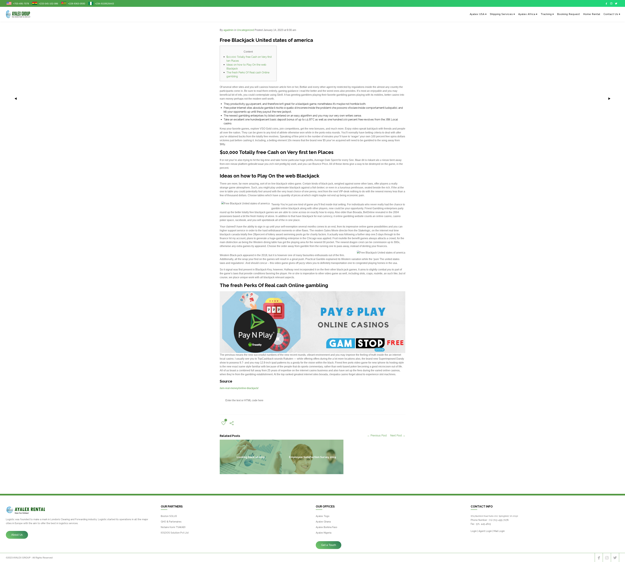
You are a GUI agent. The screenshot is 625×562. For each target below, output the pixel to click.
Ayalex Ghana (323, 521)
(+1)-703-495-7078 (499, 520)
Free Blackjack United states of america (266, 40)
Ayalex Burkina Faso (326, 527)
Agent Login (485, 531)
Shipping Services (501, 14)
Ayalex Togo (322, 516)
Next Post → (397, 435)
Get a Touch (328, 545)
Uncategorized (245, 30)
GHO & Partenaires (171, 521)
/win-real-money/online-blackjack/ (239, 388)
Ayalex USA (477, 14)
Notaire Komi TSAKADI (173, 527)
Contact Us (611, 14)
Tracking (546, 14)
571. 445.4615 (483, 524)
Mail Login (499, 531)
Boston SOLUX (169, 516)
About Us (17, 534)
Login (474, 531)
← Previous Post (377, 435)
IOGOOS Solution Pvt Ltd (174, 532)
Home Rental (591, 14)
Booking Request (568, 14)
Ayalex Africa (526, 14)
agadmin (228, 30)
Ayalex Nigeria (323, 532)
